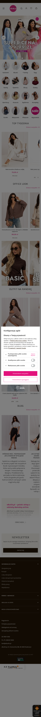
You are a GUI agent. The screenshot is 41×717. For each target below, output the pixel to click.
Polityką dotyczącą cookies (18, 340)
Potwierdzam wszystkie (20, 373)
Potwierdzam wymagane (20, 379)
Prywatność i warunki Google (17, 348)
